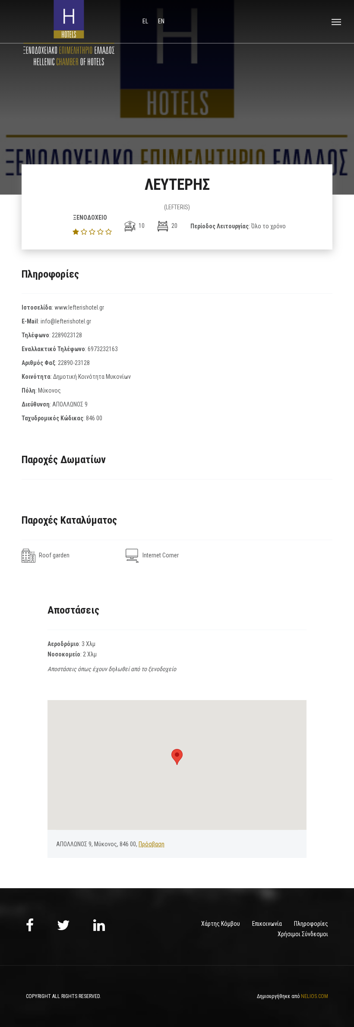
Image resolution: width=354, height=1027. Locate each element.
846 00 (94, 418)
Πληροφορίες (311, 923)
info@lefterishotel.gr (66, 321)
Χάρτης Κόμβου (220, 923)
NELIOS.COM (314, 996)
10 (141, 225)
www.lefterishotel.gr (79, 307)
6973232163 (103, 349)
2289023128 (67, 335)
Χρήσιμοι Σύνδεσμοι (303, 934)
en (161, 21)
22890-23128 (74, 362)
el (145, 21)
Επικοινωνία (267, 923)
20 (173, 225)
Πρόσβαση (151, 844)
